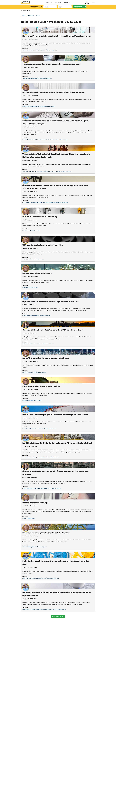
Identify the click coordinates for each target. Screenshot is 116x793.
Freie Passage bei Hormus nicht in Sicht (32, 400)
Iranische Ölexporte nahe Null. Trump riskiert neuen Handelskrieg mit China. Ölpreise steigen (45, 139)
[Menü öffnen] (93, 2)
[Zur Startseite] (25, 2)
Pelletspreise (58, 2)
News (23, 15)
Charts (37, 15)
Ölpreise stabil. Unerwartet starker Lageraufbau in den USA (37, 315)
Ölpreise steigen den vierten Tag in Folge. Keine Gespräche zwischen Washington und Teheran (45, 202)
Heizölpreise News (26, 10)
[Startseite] (21, 10)
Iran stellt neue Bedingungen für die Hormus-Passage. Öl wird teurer (39, 428)
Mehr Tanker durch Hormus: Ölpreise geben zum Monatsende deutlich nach (40, 578)
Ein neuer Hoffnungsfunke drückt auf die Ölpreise (34, 547)
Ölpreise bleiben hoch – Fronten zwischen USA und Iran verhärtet (38, 344)
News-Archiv (31, 15)
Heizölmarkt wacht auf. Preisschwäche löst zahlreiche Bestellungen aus (39, 50)
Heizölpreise (49, 2)
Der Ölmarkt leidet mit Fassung (30, 287)
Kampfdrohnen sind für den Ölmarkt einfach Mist (34, 372)
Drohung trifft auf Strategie (28, 518)
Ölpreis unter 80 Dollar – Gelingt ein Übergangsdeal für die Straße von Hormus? (41, 488)
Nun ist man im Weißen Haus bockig (31, 230)
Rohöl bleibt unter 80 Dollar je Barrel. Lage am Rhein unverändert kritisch (40, 457)
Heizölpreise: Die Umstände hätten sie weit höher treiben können (38, 106)
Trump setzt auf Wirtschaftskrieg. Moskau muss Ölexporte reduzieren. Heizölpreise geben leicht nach (46, 171)
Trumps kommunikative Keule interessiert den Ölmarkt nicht (37, 78)
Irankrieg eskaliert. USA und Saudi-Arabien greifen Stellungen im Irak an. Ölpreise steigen (44, 609)
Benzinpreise (67, 2)
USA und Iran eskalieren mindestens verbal (32, 259)
